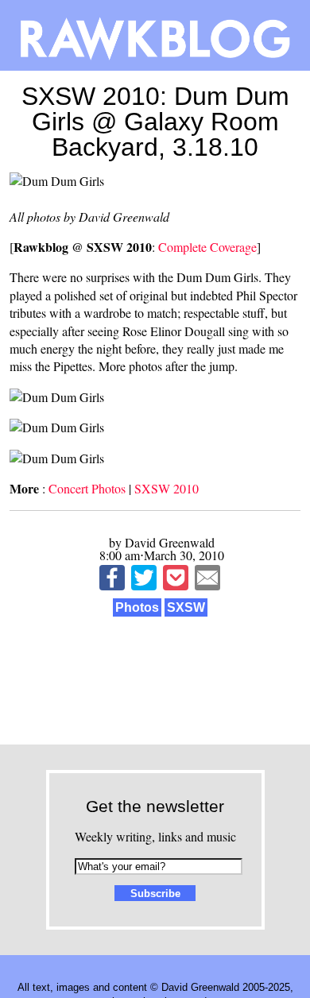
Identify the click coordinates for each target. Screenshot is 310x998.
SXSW (186, 607)
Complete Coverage (207, 246)
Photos (137, 607)
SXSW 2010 (166, 488)
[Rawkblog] (155, 35)
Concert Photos (87, 488)
